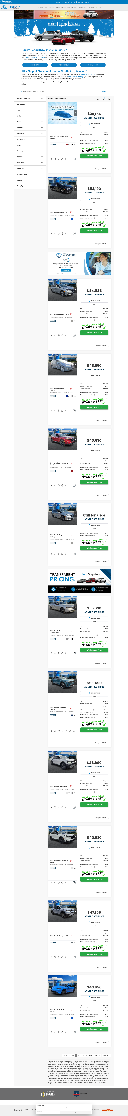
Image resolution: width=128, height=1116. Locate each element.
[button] (75, 113)
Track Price (95, 124)
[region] (94, 137)
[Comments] (74, 159)
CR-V (38, 58)
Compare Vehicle (100, 169)
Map (79, 2)
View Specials (64, 65)
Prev (72, 1055)
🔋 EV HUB (98, 7)
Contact (86, 2)
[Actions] (73, 137)
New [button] (41, 7)
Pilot (43, 58)
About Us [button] (91, 7)
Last (97, 1055)
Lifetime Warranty (88, 74)
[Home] (38, 7)
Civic (27, 58)
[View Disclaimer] (65, 159)
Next (91, 1055)
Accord (32, 58)
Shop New (35, 65)
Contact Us (93, 65)
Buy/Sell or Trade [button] (61, 7)
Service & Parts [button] (71, 7)
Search (103, 91)
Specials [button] (51, 7)
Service (73, 2)
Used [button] (46, 7)
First (65, 1055)
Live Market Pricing (75, 77)
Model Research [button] (82, 7)
